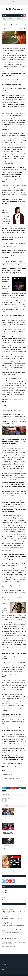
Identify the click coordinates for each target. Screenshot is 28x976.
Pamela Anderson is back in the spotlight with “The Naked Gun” (8, 833)
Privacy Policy (4, 967)
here (14, 946)
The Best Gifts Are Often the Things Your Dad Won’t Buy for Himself (14, 3)
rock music (4, 780)
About (3, 961)
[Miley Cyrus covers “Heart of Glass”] (8, 842)
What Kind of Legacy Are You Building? (9, 932)
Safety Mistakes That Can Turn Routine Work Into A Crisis (13, 915)
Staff (4, 28)
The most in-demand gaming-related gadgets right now (12, 929)
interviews (4, 778)
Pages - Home (4, 890)
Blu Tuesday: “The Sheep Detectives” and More (11, 918)
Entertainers (4, 895)
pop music (17, 778)
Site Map (3, 969)
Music (25, 28)
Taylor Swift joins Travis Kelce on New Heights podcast (8, 819)
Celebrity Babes (5, 892)
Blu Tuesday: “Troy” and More (7, 938)
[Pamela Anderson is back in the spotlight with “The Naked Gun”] (8, 827)
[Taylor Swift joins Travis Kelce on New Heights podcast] (8, 812)
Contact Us (4, 964)
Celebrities (22, 28)
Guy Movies (4, 897)
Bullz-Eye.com (14, 9)
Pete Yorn (11, 778)
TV (2, 899)
